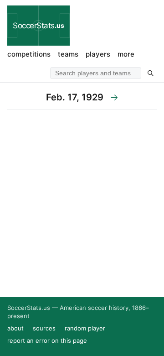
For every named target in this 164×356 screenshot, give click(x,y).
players (98, 54)
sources (44, 328)
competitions (29, 54)
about (15, 328)
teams (68, 54)
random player (85, 328)
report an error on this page (47, 340)
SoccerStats (38, 25)
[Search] (150, 73)
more (126, 54)
